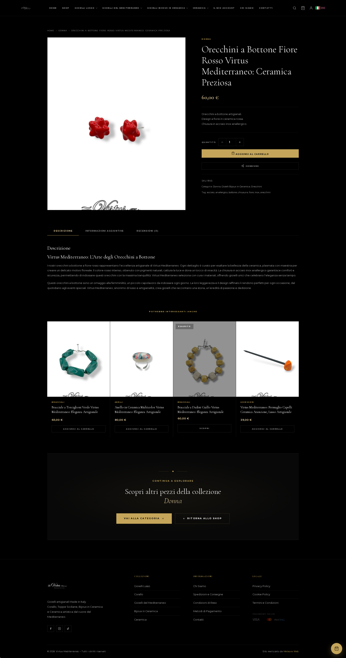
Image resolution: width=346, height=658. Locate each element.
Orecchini (256, 186)
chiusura (243, 192)
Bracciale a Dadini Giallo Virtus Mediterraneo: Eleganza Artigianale (201, 409)
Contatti (266, 8)
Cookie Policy (261, 594)
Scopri (204, 428)
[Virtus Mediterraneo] (26, 8)
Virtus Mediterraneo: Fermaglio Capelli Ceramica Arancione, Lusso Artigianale (266, 409)
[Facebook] (50, 628)
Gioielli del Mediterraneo (120, 8)
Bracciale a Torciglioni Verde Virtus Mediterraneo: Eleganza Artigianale (75, 409)
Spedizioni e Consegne (208, 594)
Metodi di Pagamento (207, 611)
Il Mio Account (224, 8)
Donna (62, 30)
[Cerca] (294, 8)
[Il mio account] (311, 8)
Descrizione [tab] (63, 231)
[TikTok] (68, 628)
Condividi (252, 166)
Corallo (138, 594)
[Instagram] (59, 628)
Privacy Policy (261, 586)
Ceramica (199, 8)
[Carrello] (303, 8)
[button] (336, 648)
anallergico (221, 192)
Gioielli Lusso (85, 8)
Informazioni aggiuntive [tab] (104, 231)
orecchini (265, 192)
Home (53, 8)
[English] (323, 7)
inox (257, 192)
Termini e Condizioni (265, 602)
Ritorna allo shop (204, 518)
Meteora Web (291, 651)
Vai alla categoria (142, 518)
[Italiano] (318, 7)
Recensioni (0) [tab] (147, 231)
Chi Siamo (247, 8)
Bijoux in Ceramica (146, 611)
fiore (251, 192)
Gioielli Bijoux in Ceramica (166, 8)
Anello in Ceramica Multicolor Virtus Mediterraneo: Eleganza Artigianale (139, 409)
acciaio (210, 192)
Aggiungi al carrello (252, 154)
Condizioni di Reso (205, 602)
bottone (233, 192)
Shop (65, 8)
